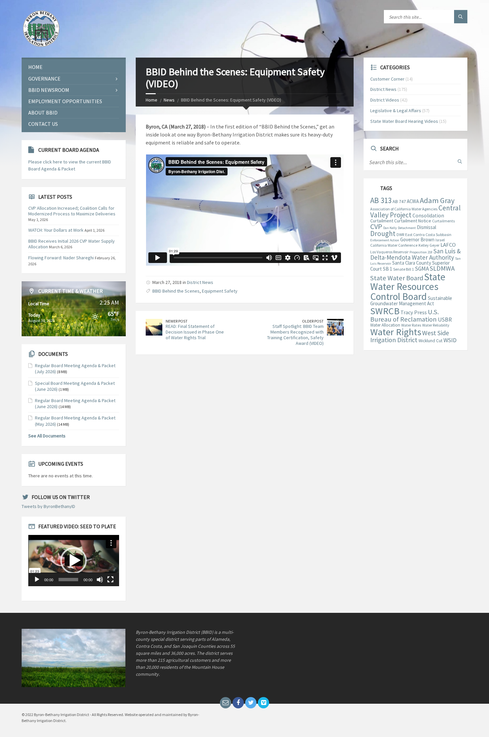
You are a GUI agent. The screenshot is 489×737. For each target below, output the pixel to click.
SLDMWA (442, 268)
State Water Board (396, 278)
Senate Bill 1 (403, 269)
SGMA (422, 268)
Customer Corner (387, 79)
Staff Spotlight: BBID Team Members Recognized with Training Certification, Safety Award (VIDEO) (295, 334)
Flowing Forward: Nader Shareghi (61, 258)
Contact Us (43, 124)
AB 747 (399, 201)
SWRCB (385, 311)
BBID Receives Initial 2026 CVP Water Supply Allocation (71, 244)
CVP (376, 226)
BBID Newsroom (48, 90)
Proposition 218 (420, 252)
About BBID (43, 112)
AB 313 (381, 200)
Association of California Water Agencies (403, 208)
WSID (449, 340)
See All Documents (47, 436)
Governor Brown (417, 239)
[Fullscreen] (110, 579)
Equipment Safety (220, 291)
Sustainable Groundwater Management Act (411, 301)
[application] (73, 560)
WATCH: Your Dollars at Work (55, 230)
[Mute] (99, 579)
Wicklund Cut (430, 341)
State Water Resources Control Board (407, 287)
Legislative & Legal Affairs (395, 111)
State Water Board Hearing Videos (404, 121)
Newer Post (177, 321)
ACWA (413, 201)
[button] (73, 560)
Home (151, 100)
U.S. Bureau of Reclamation (404, 316)
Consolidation (428, 215)
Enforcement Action (384, 240)
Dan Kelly (390, 228)
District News (200, 282)
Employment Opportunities (65, 101)
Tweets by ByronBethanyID (48, 506)
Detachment (407, 228)
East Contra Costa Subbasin (428, 234)
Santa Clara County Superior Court (410, 266)
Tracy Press (414, 312)
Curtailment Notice (412, 221)
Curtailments (443, 220)
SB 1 (387, 269)
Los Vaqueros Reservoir (389, 251)
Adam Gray (437, 200)
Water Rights (395, 332)
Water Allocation (385, 325)
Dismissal (426, 227)
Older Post (313, 321)
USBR (445, 319)
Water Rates (411, 325)
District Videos (384, 100)
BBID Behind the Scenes (176, 291)
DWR (400, 234)
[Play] (37, 579)
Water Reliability (435, 325)
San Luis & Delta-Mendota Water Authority (415, 254)
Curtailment (381, 221)
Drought (383, 233)
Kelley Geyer (428, 245)
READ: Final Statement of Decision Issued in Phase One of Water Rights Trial (195, 332)
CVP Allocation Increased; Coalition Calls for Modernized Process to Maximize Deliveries (71, 211)
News (169, 100)
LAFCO (448, 244)
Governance (44, 78)
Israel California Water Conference (407, 242)
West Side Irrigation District (409, 336)
